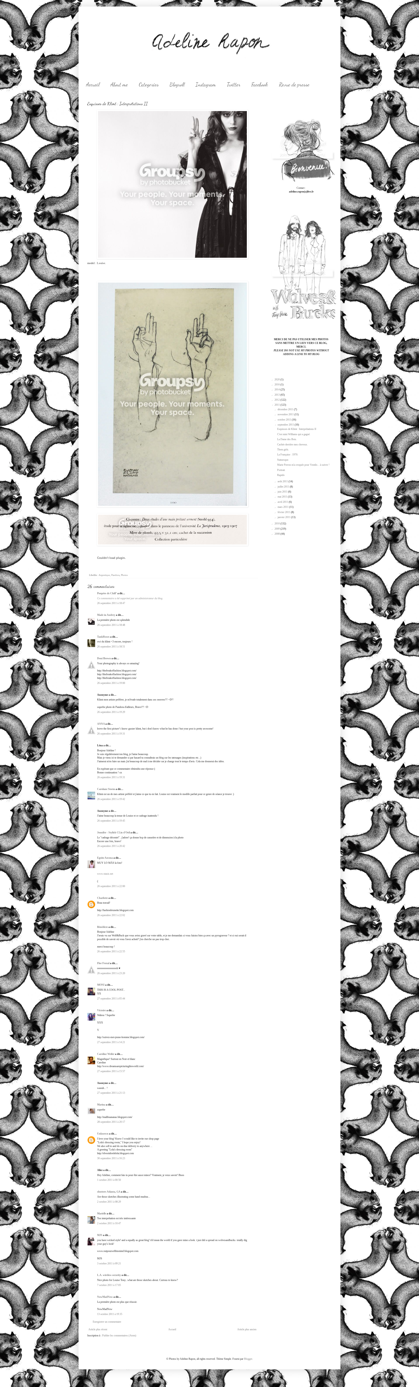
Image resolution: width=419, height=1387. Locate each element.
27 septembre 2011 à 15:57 (111, 1071)
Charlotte (102, 897)
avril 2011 (283, 501)
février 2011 (284, 512)
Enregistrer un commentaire (107, 1321)
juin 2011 (283, 491)
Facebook (259, 84)
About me (119, 84)
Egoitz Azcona (105, 857)
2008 (277, 533)
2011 (277, 404)
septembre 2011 (286, 424)
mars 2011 (283, 506)
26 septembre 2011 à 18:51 (111, 646)
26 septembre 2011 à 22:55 (111, 951)
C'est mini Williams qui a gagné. (293, 434)
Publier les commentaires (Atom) (119, 1335)
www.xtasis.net (105, 873)
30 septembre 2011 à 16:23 (111, 1158)
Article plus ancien (246, 1329)
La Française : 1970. (287, 454)
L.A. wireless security (109, 1275)
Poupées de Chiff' (107, 593)
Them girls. (283, 449)
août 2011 (283, 481)
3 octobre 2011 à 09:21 (109, 1263)
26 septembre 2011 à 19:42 (111, 799)
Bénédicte (102, 927)
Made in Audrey (106, 614)
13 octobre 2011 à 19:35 (109, 1314)
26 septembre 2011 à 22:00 (111, 886)
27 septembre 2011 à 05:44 (111, 998)
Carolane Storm (106, 789)
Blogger (248, 1358)
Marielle (101, 1213)
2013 (277, 394)
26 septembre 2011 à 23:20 (111, 973)
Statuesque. (283, 459)
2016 (277, 384)
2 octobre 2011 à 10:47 (109, 1223)
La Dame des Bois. (287, 439)
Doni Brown (104, 658)
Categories (149, 84)
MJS (99, 1235)
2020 (277, 379)
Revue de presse (294, 84)
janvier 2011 (284, 517)
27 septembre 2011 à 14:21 (111, 1042)
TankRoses (103, 636)
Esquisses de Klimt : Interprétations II (296, 429)
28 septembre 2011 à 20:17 (111, 1121)
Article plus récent (97, 1329)
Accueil (93, 84)
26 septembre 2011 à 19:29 (111, 712)
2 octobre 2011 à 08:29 (109, 1201)
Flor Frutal (103, 963)
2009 (277, 528)
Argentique (104, 575)
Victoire (101, 1010)
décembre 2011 (286, 409)
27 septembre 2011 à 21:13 (111, 1092)
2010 (277, 523)
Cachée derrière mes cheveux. (292, 444)
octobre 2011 (285, 419)
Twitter (233, 84)
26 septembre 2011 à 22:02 (111, 915)
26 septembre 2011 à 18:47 (111, 603)
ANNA (101, 723)
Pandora (115, 575)
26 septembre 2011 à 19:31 (111, 733)
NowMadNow (105, 1296)
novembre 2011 (286, 414)
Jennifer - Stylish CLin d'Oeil (113, 832)
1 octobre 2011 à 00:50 (109, 1179)
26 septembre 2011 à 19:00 (111, 683)
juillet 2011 (284, 486)
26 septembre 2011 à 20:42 (111, 846)
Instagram (206, 84)
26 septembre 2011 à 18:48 (111, 625)
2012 (277, 399)
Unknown (102, 1133)
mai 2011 (283, 496)
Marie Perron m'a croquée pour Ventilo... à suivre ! (303, 464)
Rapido (281, 475)
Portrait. (281, 470)
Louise (101, 263)
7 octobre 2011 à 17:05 (109, 1285)
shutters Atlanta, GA (108, 1191)
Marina (101, 1104)
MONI (101, 984)
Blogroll (177, 84)
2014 (277, 389)
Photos (124, 575)
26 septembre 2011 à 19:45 (111, 820)
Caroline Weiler (105, 1054)
